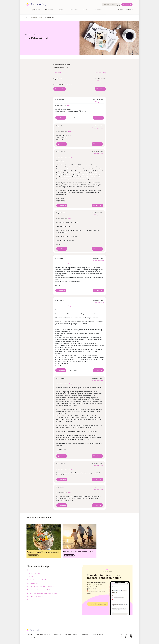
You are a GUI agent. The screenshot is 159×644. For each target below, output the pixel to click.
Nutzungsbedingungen (71, 634)
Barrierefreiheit (30, 638)
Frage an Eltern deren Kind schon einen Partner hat (42, 593)
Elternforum (49, 10)
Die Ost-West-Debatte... (34, 573)
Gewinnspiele (74, 10)
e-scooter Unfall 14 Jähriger (36, 596)
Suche (118, 4)
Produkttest (129, 10)
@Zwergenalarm (33, 600)
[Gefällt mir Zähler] (100, 89)
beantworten (60, 89)
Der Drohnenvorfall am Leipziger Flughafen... (40, 590)
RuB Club (120, 10)
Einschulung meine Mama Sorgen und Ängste (41, 586)
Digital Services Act (98, 634)
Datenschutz (85, 634)
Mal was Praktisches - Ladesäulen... (38, 580)
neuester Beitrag (101, 73)
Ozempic (30, 570)
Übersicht (58, 73)
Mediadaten (57, 634)
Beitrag (68, 105)
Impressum (29, 634)
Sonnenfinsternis (33, 583)
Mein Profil (128, 4)
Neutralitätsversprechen (43, 634)
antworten (62, 118)
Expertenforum (35, 10)
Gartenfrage (31, 576)
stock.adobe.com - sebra (133, 53)
